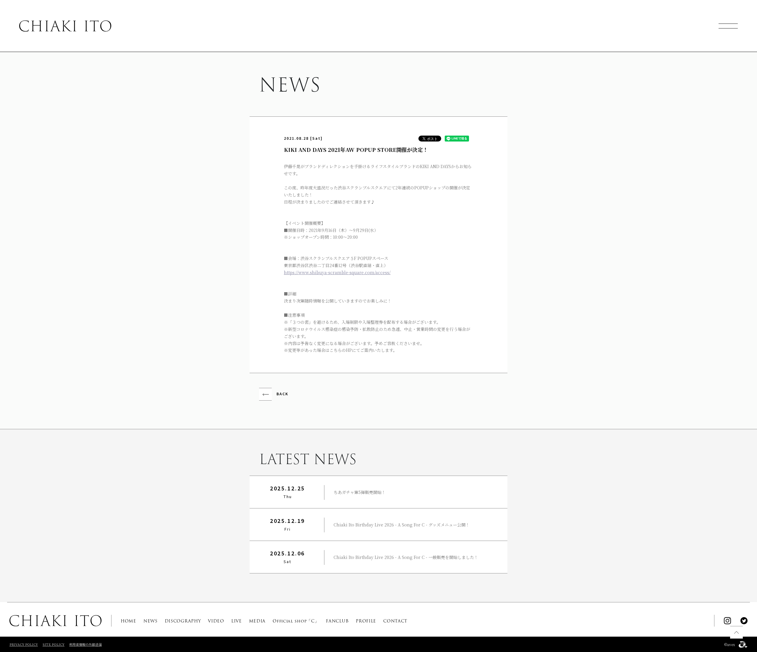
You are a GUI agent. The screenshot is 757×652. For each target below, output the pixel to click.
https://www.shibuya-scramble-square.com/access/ (337, 272)
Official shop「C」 (296, 621)
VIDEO (216, 621)
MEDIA (257, 621)
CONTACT (395, 621)
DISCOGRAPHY (183, 621)
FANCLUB (337, 621)
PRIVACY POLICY (23, 644)
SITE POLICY (53, 644)
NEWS (150, 621)
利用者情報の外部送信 (85, 644)
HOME (128, 621)
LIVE (236, 621)
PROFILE (366, 621)
